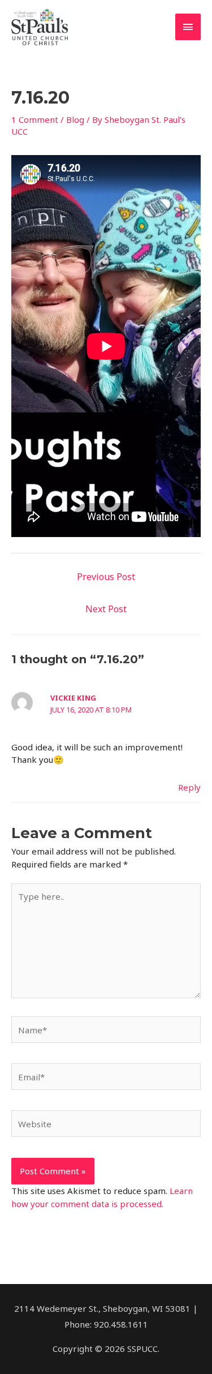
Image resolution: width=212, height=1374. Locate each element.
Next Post (106, 609)
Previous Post (106, 576)
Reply (189, 787)
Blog (75, 119)
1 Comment (34, 119)
